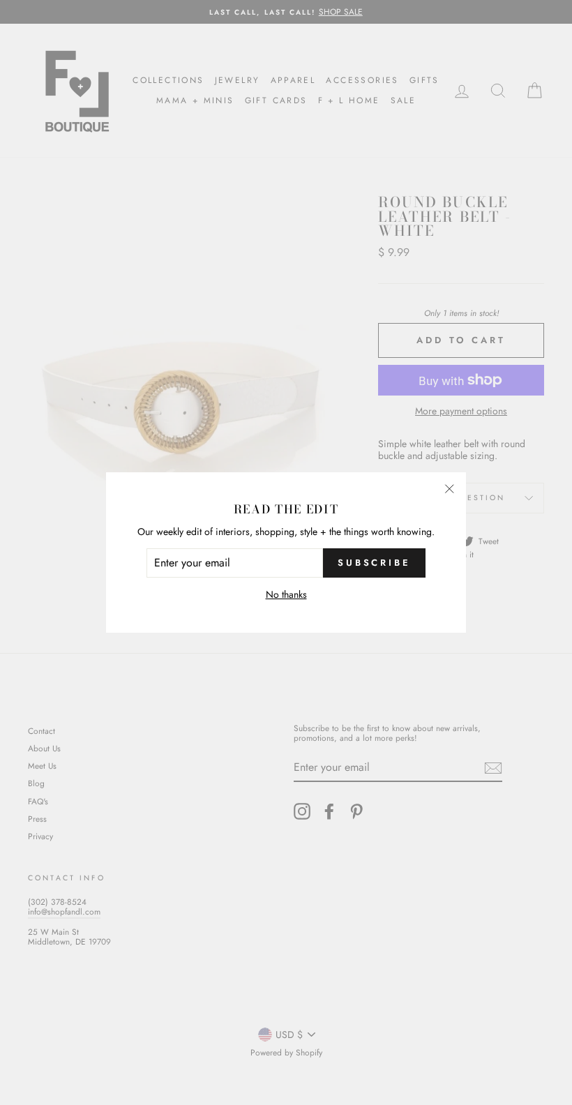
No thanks (286, 594)
